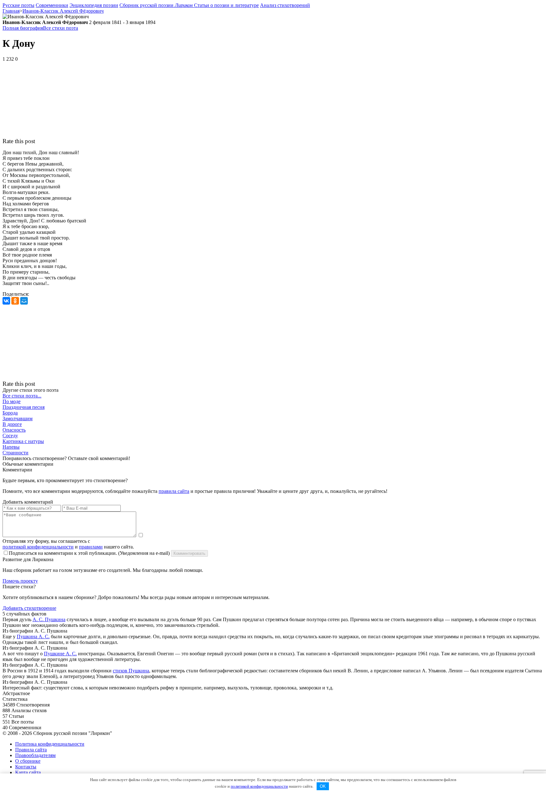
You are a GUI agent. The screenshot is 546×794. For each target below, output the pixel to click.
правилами (91, 546)
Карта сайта (28, 772)
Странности (15, 452)
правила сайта (174, 491)
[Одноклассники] (15, 301)
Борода (10, 412)
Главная (11, 11)
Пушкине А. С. (60, 653)
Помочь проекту (20, 581)
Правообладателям (35, 755)
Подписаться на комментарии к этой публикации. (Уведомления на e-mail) (89, 553)
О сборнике (27, 761)
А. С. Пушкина (49, 619)
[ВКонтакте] (6, 301)
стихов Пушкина (131, 670)
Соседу (10, 435)
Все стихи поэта (60, 28)
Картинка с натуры (23, 441)
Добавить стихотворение (29, 608)
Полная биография (23, 28)
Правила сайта (31, 749)
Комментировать (189, 553)
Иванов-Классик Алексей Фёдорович (63, 11)
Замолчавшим (18, 418)
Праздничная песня (24, 407)
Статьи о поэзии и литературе (226, 5)
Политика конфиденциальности (49, 744)
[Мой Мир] (24, 301)
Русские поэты (18, 5)
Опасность (14, 430)
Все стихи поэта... (22, 395)
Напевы (11, 447)
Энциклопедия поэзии (94, 5)
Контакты (25, 766)
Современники (52, 5)
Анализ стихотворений (285, 5)
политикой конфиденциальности (38, 546)
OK (323, 786)
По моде (12, 401)
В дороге (12, 424)
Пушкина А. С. (33, 636)
